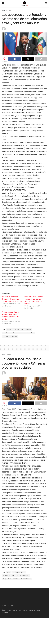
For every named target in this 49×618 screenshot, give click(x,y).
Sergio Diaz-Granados (11, 579)
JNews (9, 610)
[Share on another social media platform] (41, 59)
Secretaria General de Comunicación (16, 575)
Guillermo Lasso (18, 572)
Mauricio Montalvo (27, 333)
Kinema (28, 329)
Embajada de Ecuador (15, 329)
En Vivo (4, 606)
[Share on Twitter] (28, 59)
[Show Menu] (3, 3)
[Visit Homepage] (24, 3)
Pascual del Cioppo (10, 336)
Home (3, 10)
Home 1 (12, 606)
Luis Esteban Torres (10, 333)
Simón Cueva (26, 579)
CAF (8, 572)
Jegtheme (5, 612)
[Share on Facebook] (14, 59)
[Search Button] (46, 3)
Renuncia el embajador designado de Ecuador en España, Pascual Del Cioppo (12, 299)
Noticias (9, 10)
